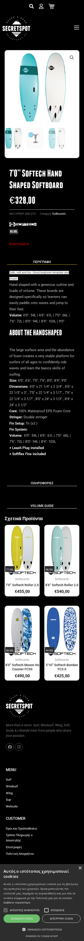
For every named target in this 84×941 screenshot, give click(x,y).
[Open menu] (76, 27)
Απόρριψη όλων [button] (61, 918)
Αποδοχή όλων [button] (22, 918)
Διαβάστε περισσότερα (17, 902)
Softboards (59, 213)
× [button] (80, 868)
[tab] (42, 262)
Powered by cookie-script (42, 936)
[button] (72, 57)
